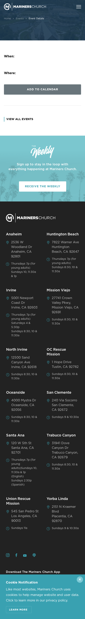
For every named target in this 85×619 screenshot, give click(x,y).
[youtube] (25, 555)
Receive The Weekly (42, 186)
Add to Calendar (42, 89)
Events (20, 18)
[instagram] (7, 555)
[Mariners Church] (25, 7)
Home (7, 18)
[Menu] (78, 7)
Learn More (18, 610)
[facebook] (16, 555)
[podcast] (34, 555)
